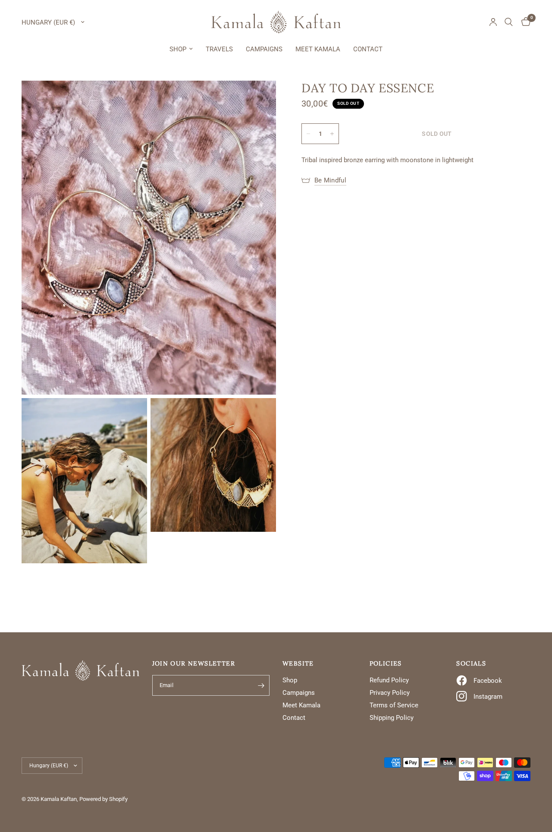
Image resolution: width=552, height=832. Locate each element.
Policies (386, 663)
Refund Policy (389, 680)
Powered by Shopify (103, 799)
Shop (177, 49)
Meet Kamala (317, 49)
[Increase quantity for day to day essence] (332, 134)
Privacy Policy (390, 693)
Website (298, 663)
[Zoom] (258, 99)
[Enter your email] (261, 685)
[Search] (508, 22)
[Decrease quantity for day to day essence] (308, 134)
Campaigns (264, 49)
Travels (219, 49)
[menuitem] (181, 49)
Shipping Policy (392, 718)
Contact (368, 49)
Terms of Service (394, 705)
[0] (523, 22)
